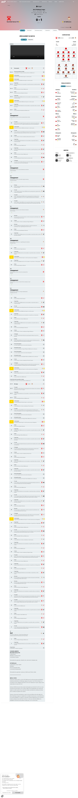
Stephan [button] (73, 120)
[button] (36, 13)
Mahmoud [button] (73, 124)
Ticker (24, 39)
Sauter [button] (73, 103)
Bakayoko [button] (59, 139)
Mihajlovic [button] (72, 99)
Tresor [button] (73, 135)
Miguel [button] (73, 106)
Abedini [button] (58, 125)
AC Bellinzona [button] (67, 22)
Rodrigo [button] (73, 139)
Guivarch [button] (59, 93)
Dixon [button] (74, 110)
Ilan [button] (74, 102)
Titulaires (63, 86)
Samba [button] (73, 136)
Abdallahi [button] (73, 123)
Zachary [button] (58, 110)
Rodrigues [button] (73, 107)
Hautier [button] (58, 129)
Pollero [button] (73, 140)
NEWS (56, 1)
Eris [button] (58, 124)
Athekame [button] (59, 111)
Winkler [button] (58, 103)
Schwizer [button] (59, 117)
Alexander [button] (59, 102)
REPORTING (44, 1)
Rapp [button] (58, 136)
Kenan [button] (58, 120)
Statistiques (29, 30)
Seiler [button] (74, 121)
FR (73, 1)
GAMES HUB (61, 1)
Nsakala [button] (58, 99)
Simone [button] (58, 135)
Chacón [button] (73, 117)
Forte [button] (57, 45)
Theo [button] (58, 92)
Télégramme (30, 39)
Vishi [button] (74, 144)
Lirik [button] (74, 143)
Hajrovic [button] (58, 107)
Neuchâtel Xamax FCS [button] (13, 22)
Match (22, 30)
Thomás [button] (73, 116)
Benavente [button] (74, 45)
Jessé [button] (58, 128)
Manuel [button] (74, 44)
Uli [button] (56, 44)
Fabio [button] (74, 109)
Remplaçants (68, 86)
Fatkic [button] (59, 121)
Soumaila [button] (59, 138)
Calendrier (55, 30)
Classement (47, 30)
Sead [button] (58, 106)
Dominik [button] (58, 116)
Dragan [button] (73, 98)
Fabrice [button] (58, 98)
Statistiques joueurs (38, 30)
